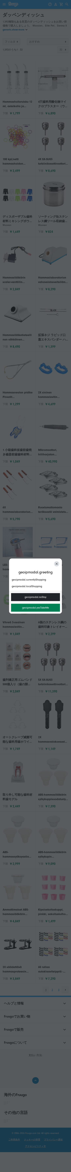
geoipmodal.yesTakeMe (35, 607)
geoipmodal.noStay (35, 597)
